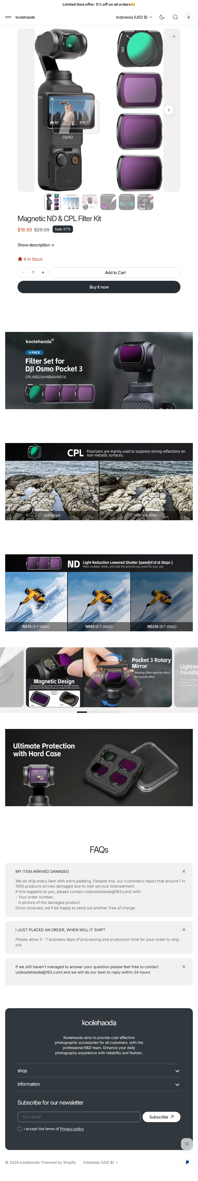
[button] (8, 17)
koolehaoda (29, 1162)
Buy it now (99, 287)
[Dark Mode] (162, 17)
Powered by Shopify (59, 1162)
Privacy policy (72, 1128)
